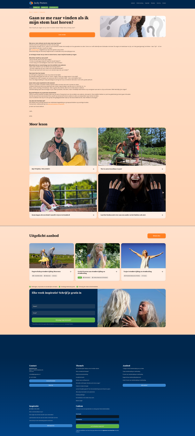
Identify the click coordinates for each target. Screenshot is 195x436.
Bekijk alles (156, 236)
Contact (164, 3)
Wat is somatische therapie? (82, 371)
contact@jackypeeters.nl (34, 374)
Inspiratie (147, 3)
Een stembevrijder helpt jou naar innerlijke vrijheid (87, 368)
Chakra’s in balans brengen (82, 386)
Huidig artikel (42, 12)
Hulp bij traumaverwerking (82, 374)
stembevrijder (35, 50)
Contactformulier (50, 381)
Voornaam (78, 414)
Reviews (153, 3)
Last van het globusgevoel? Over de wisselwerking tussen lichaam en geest (93, 389)
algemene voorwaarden (59, 324)
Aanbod (133, 3)
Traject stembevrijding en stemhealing (131, 371)
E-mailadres (79, 419)
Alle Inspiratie (50, 425)
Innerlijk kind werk (80, 377)
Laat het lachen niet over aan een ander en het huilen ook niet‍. (43, 417)
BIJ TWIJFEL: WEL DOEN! (34, 409)
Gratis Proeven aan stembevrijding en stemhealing (134, 380)
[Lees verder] (63, 150)
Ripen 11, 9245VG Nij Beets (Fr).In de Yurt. (36, 370)
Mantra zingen (79, 400)
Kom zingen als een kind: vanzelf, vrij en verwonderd (41, 414)
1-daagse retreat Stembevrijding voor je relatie (133, 368)
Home (30, 12)
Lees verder (62, 35)
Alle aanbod (144, 385)
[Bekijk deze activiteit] (51, 262)
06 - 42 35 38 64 (32, 377)
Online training (139, 3)
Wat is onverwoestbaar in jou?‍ (36, 411)
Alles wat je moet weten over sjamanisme (85, 392)
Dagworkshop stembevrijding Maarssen (132, 377)
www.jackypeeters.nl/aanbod (56, 104)
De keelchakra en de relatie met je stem (85, 397)
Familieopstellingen (80, 394)
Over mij (158, 3)
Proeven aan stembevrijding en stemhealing (133, 374)
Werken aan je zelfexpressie (82, 380)
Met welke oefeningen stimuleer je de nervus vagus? (88, 383)
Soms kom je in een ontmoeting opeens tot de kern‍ (41, 420)
